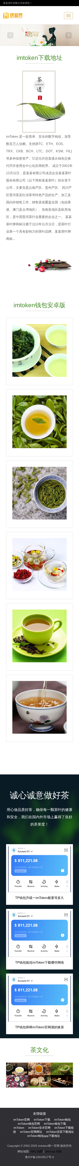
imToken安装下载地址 (60, 1131)
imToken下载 (42, 1119)
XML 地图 (36, 1151)
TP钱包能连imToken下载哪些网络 (39, 962)
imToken (19, 1127)
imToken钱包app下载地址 (43, 1135)
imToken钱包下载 (55, 1123)
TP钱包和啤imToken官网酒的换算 (39, 1027)
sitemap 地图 (53, 1151)
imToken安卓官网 (39, 1127)
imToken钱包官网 (29, 1123)
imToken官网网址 (31, 1131)
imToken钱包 (62, 1119)
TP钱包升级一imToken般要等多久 (39, 898)
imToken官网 (21, 1119)
